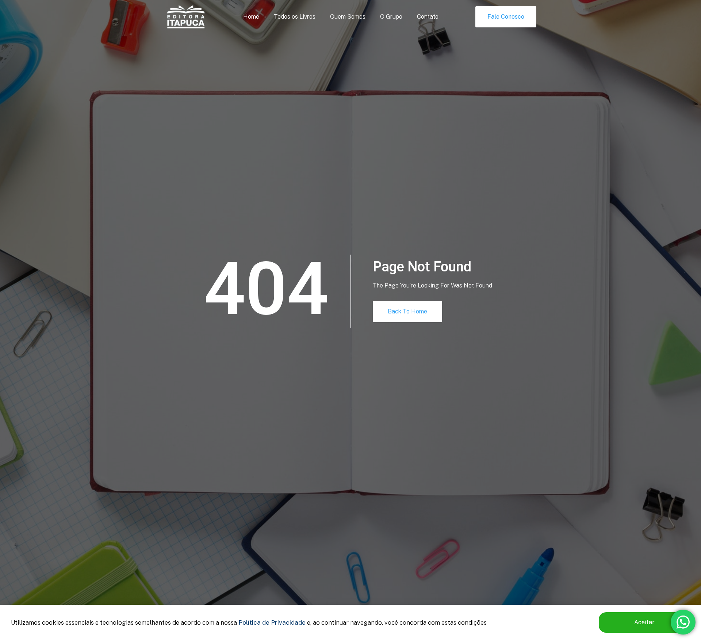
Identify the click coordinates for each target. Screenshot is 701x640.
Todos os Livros (294, 16)
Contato (427, 16)
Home (251, 16)
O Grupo (391, 16)
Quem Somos (347, 16)
